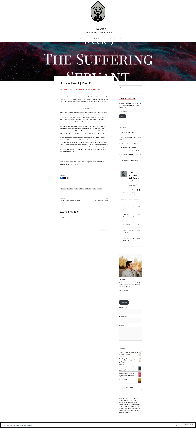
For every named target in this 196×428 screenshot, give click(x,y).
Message (121, 325)
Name (123, 307)
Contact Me (124, 302)
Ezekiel (81, 188)
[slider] (134, 189)
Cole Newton (80, 89)
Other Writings (113, 39)
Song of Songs (123, 379)
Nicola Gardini (122, 356)
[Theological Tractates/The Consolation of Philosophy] (139, 376)
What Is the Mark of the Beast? (129, 160)
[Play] (121, 190)
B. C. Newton (98, 29)
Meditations (96, 89)
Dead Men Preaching (101, 39)
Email (122, 316)
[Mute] (132, 190)
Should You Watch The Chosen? (129, 143)
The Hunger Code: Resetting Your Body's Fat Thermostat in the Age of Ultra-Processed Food (128, 361)
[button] (130, 208)
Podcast (91, 39)
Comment (103, 229)
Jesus (94, 188)
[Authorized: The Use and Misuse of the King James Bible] (139, 370)
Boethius (121, 376)
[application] (130, 189)
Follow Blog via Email (127, 98)
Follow (122, 116)
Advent (90, 89)
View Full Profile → (124, 290)
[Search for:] (130, 87)
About (121, 39)
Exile (76, 188)
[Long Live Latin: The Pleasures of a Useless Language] (139, 356)
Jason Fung (122, 364)
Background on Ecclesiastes (128, 147)
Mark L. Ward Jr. (122, 370)
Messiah (100, 188)
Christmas (70, 188)
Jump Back (137, 190)
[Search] (139, 87)
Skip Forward (139, 190)
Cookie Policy (30, 425)
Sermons (75, 39)
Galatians (88, 188)
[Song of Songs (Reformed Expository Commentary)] (139, 382)
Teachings (82, 39)
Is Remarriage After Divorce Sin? (130, 151)
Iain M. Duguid (122, 381)
